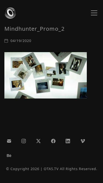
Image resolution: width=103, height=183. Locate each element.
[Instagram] (24, 141)
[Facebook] (53, 141)
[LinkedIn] (68, 141)
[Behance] (9, 155)
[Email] (9, 141)
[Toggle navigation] (94, 13)
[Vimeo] (82, 141)
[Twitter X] (38, 141)
